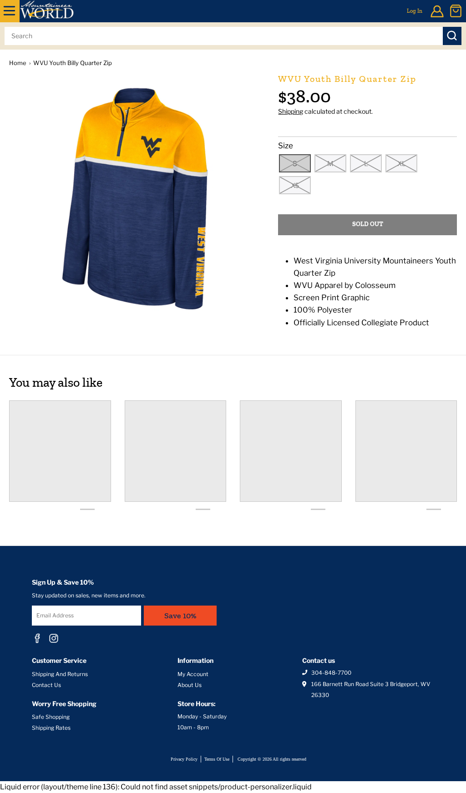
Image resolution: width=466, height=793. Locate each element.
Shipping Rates (51, 727)
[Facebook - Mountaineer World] (37, 638)
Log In (414, 11)
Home (17, 62)
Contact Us (46, 685)
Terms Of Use (216, 759)
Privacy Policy (184, 759)
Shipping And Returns (60, 674)
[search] (224, 36)
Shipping (290, 111)
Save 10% (180, 616)
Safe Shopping (51, 716)
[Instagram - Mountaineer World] (53, 638)
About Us (189, 685)
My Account (192, 674)
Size (285, 145)
